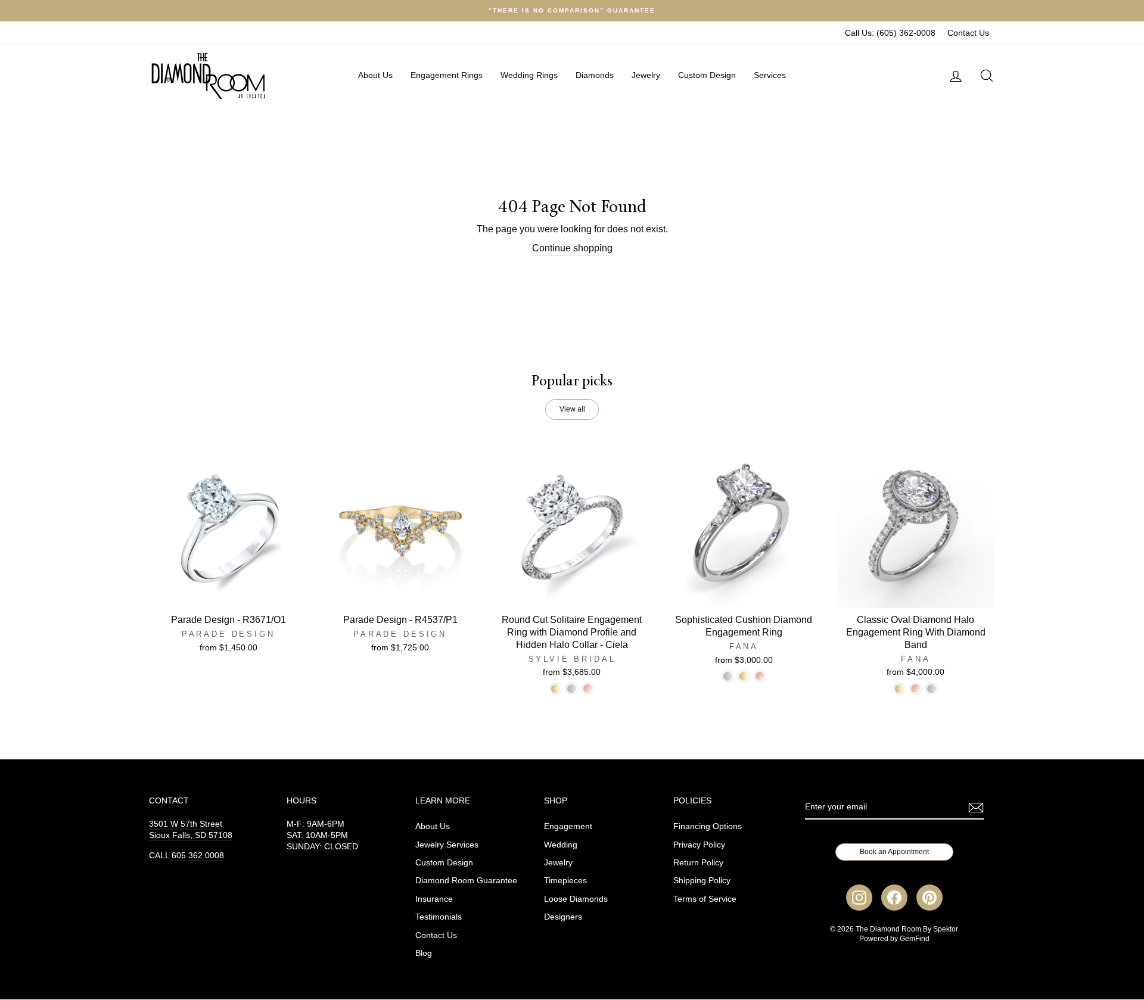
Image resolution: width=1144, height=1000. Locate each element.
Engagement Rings (447, 75)
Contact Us (968, 33)
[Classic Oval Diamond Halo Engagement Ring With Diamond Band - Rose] (915, 688)
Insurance (434, 899)
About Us (375, 75)
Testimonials (438, 916)
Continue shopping (572, 248)
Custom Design (707, 75)
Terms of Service (704, 899)
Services (770, 75)
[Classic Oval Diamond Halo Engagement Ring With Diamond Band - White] (931, 688)
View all (572, 409)
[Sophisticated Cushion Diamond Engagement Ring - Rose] (760, 676)
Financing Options (707, 826)
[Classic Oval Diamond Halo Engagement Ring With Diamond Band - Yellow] (899, 688)
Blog (423, 953)
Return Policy (698, 862)
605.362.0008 (198, 855)
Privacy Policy (699, 844)
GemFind (915, 938)
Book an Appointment (894, 852)
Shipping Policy (701, 880)
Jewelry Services (446, 844)
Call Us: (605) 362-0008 (890, 33)
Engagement (568, 826)
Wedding (560, 844)
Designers (563, 916)
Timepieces (565, 880)
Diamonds (595, 75)
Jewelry (646, 75)
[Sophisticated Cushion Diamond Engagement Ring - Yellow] (744, 676)
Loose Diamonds (576, 899)
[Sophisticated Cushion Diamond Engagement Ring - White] (727, 676)
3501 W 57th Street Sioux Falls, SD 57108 (190, 830)
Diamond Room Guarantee (466, 880)
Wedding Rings (529, 75)
